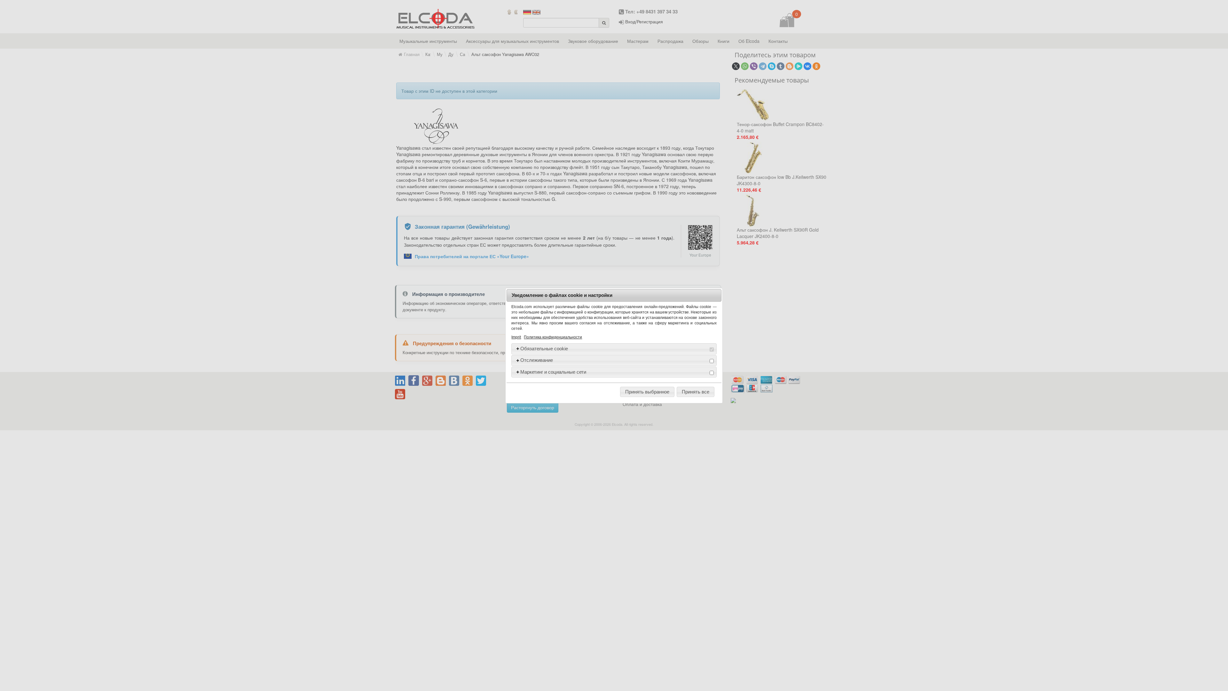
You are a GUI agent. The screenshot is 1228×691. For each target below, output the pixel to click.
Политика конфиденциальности (553, 337)
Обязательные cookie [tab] (544, 348)
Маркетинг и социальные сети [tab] (553, 372)
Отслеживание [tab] (536, 360)
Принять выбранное (647, 391)
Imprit (516, 337)
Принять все (695, 391)
